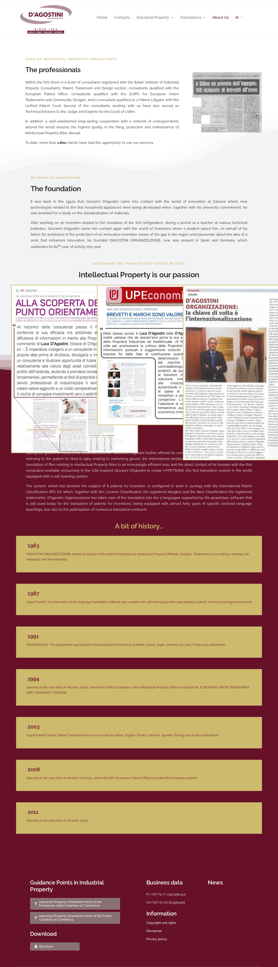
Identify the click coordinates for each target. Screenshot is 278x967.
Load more (138, 411)
